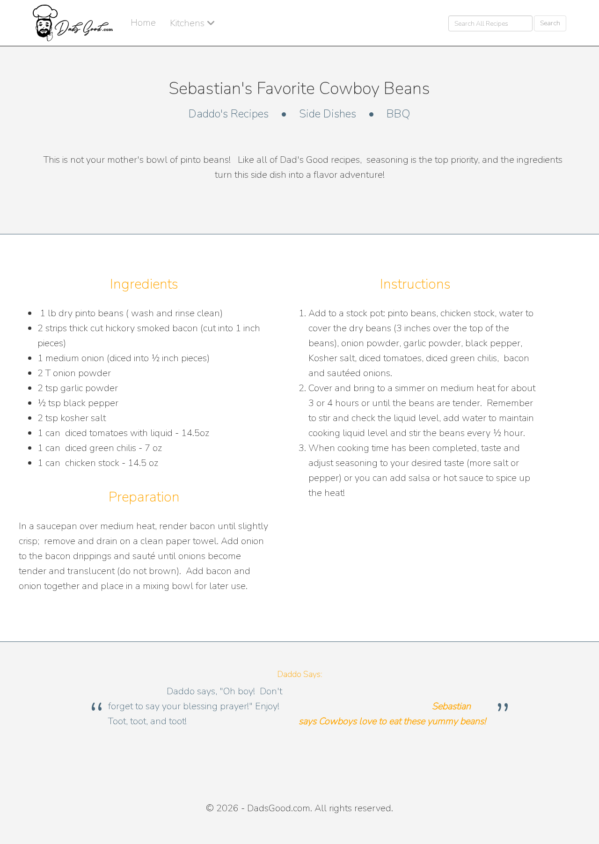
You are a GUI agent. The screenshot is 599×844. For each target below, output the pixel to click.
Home (143, 22)
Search (550, 23)
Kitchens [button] (188, 23)
